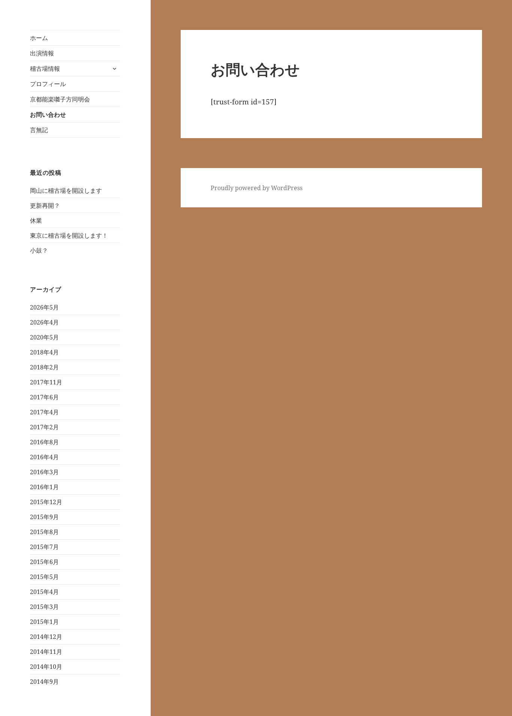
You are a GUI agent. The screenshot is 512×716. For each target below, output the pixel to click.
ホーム (39, 38)
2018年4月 (44, 352)
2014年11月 (46, 652)
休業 (36, 220)
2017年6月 (44, 397)
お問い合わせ (48, 114)
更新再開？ (45, 205)
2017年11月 (46, 382)
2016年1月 (44, 487)
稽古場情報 (45, 68)
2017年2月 (44, 427)
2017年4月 (44, 412)
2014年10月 (46, 666)
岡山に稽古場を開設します (66, 190)
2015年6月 (44, 562)
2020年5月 (44, 337)
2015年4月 (44, 592)
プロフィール (48, 84)
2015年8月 (44, 532)
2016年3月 (44, 472)
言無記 (39, 130)
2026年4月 (44, 322)
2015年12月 (46, 502)
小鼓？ (39, 250)
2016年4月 (44, 457)
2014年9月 (44, 681)
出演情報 (42, 53)
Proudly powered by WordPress (256, 188)
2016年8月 (44, 442)
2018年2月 (44, 367)
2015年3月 (44, 607)
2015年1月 (44, 622)
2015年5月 (44, 577)
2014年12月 (46, 637)
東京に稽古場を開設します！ (69, 235)
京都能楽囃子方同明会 (60, 99)
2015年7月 (44, 547)
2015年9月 (44, 517)
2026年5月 (44, 307)
